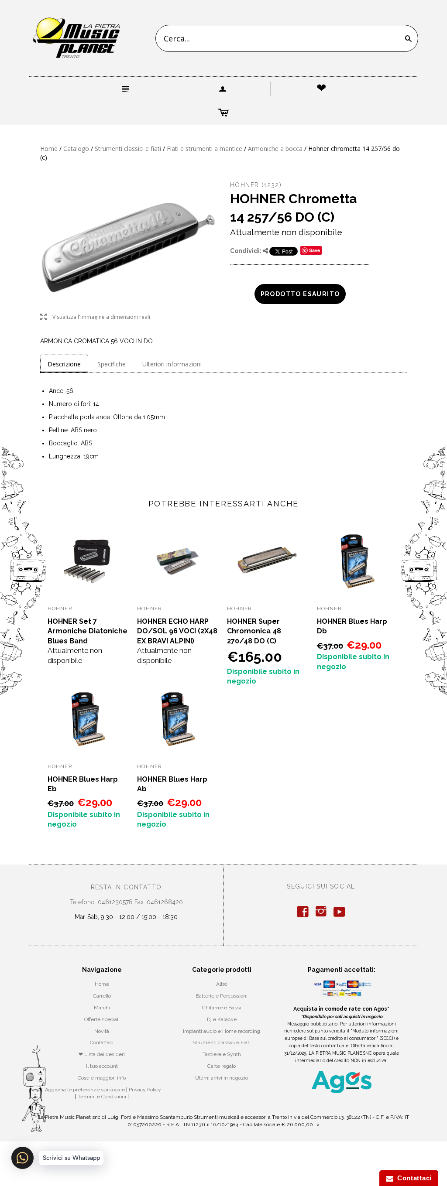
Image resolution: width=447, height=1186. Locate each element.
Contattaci (101, 1042)
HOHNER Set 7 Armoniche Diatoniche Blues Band (87, 631)
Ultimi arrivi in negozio (221, 1078)
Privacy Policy (145, 1090)
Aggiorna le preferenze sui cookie (85, 1090)
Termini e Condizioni (102, 1097)
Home (49, 148)
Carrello (102, 996)
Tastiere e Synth (222, 1054)
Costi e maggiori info (102, 1078)
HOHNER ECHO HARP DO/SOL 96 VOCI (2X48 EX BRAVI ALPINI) (177, 631)
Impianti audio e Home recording (221, 1031)
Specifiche (111, 364)
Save (314, 250)
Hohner (244, 184)
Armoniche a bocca (275, 148)
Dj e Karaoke (222, 1019)
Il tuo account (102, 1066)
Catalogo (76, 148)
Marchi (102, 1008)
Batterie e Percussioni (222, 996)
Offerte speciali (102, 1019)
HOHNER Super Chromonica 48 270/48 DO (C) (254, 631)
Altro (221, 984)
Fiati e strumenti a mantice (204, 148)
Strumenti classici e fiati (128, 148)
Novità (101, 1031)
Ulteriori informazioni (172, 364)
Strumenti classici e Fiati (222, 1042)
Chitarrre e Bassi (221, 1008)
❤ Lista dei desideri (102, 1054)
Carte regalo (221, 1066)
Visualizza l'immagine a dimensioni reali (95, 317)
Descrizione (64, 364)
